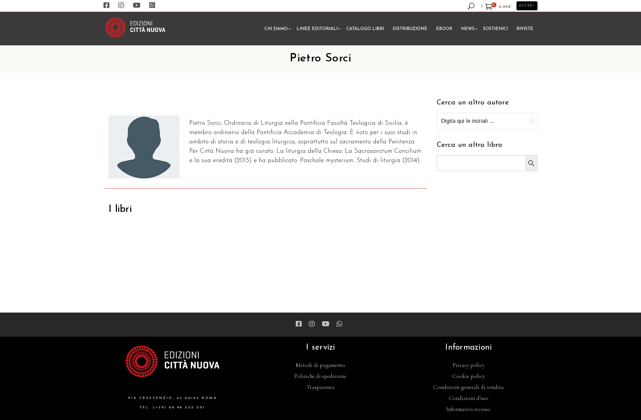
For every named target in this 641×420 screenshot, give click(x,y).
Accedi (527, 5)
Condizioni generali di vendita (468, 387)
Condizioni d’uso (468, 398)
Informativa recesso (468, 409)
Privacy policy (468, 365)
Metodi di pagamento (320, 365)
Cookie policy (468, 376)
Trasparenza (320, 387)
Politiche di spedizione (320, 376)
